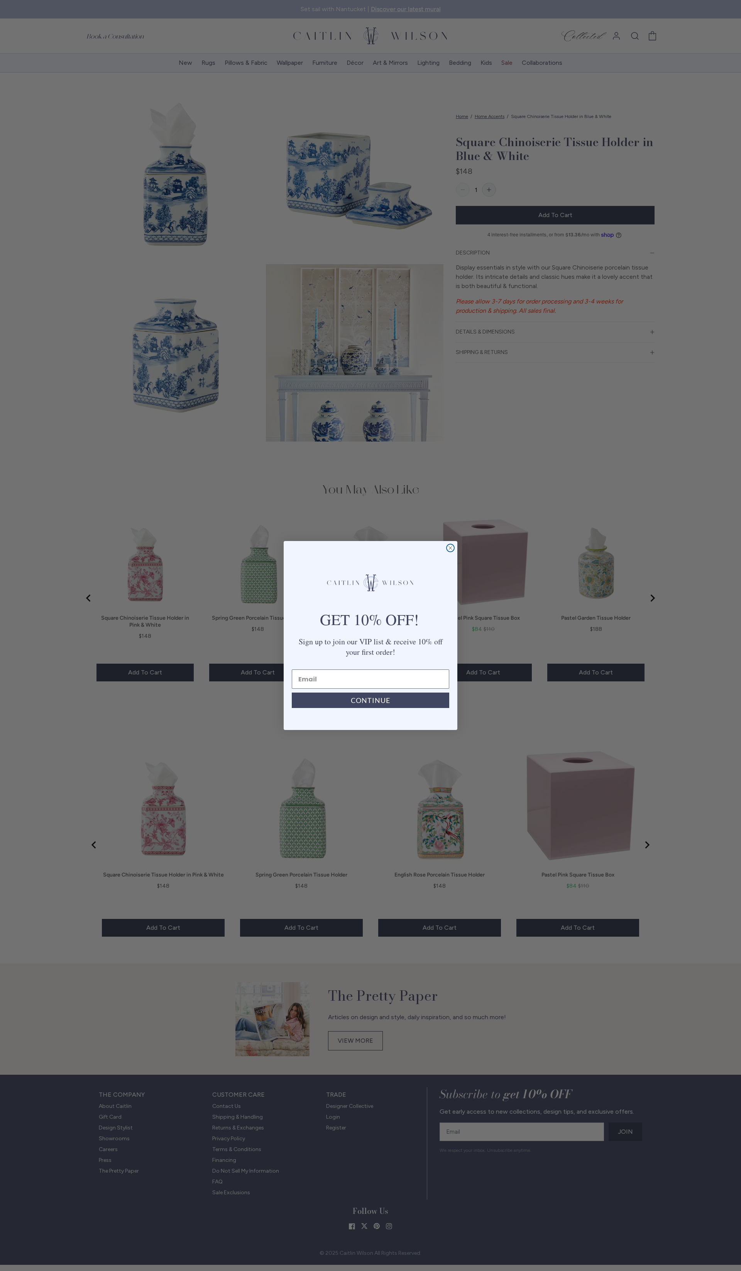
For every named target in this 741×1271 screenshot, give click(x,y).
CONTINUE (370, 700)
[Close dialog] (450, 548)
